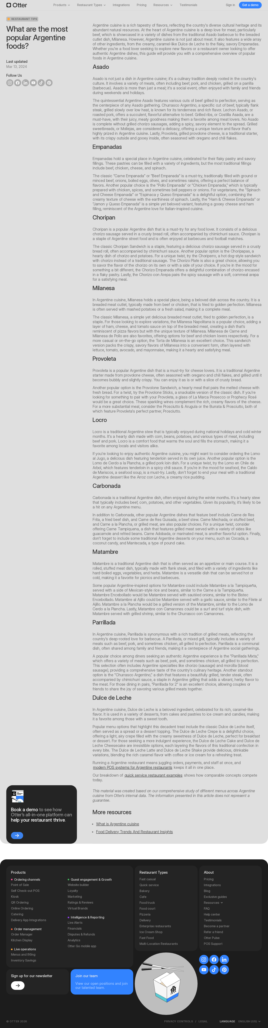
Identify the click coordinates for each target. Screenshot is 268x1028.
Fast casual (147, 879)
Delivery (145, 920)
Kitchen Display (21, 940)
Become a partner (217, 926)
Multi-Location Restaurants (158, 944)
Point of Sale (20, 885)
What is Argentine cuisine (117, 824)
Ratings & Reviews (80, 902)
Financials (75, 928)
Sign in (230, 5)
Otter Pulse (212, 938)
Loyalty (73, 891)
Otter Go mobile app (82, 946)
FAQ (207, 908)
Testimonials (188, 5)
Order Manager (22, 934)
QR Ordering (19, 902)
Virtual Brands (78, 908)
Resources (161, 5)
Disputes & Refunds (81, 934)
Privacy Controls (178, 1021)
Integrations (121, 5)
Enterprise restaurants (155, 926)
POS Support (213, 944)
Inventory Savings (23, 960)
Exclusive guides (215, 897)
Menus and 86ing (23, 954)
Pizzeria (144, 914)
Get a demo (250, 5)
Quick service (149, 885)
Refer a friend (213, 932)
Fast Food (146, 938)
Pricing (141, 5)
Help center (212, 914)
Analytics (74, 940)
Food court (147, 908)
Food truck (147, 903)
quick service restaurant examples (153, 775)
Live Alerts (75, 923)
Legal (203, 1021)
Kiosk (15, 896)
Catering (17, 914)
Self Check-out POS (25, 891)
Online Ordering (22, 908)
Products (59, 5)
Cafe (142, 897)
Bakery (144, 891)
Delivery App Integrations (28, 920)
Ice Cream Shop (150, 932)
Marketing (75, 896)
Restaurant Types (89, 5)
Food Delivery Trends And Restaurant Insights (134, 831)
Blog (207, 891)
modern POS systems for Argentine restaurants (132, 767)
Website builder (78, 885)
